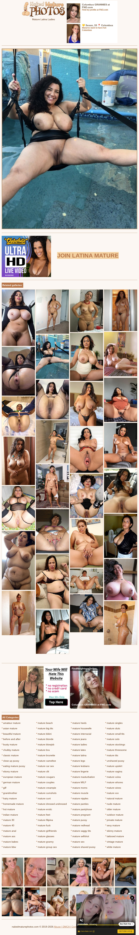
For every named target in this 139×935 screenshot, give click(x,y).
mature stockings (115, 744)
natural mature (114, 798)
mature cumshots (46, 793)
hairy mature (9, 798)
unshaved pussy (114, 760)
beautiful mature (11, 733)
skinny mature (113, 830)
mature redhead (80, 825)
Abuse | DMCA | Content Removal (72, 926)
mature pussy (79, 820)
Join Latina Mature (88, 255)
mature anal (9, 830)
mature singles (114, 723)
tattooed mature (114, 836)
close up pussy (10, 760)
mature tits (111, 755)
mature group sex (46, 847)
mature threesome (116, 750)
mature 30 (8, 820)
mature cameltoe (46, 760)
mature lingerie (79, 771)
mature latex (78, 750)
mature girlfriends (46, 830)
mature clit (42, 771)
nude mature (113, 804)
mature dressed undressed (51, 804)
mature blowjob (45, 744)
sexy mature (112, 825)
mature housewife (81, 728)
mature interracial (81, 733)
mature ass (8, 836)
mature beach (44, 723)
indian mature (10, 814)
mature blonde (44, 739)
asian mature (9, 728)
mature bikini (44, 733)
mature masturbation (83, 777)
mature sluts (112, 728)
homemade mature (13, 804)
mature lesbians (80, 766)
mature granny (45, 841)
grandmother (9, 793)
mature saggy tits (81, 830)
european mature (12, 777)
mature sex (77, 841)
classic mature (10, 755)
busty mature (9, 744)
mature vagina (113, 771)
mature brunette (45, 755)
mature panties (79, 804)
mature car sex (45, 766)
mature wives (113, 787)
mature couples (45, 782)
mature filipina (44, 820)
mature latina (78, 755)
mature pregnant (80, 814)
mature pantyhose (81, 809)
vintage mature (114, 841)
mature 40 (8, 825)
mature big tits (44, 728)
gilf (4, 787)
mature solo (112, 739)
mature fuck (43, 825)
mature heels (78, 723)
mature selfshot (80, 836)
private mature (113, 820)
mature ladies (79, 744)
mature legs (78, 760)
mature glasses (45, 836)
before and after (11, 739)
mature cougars (45, 777)
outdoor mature (114, 814)
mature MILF (78, 782)
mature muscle (79, 793)
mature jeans (78, 739)
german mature (11, 782)
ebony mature (10, 771)
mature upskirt (113, 766)
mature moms (79, 787)
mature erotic (44, 809)
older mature (113, 809)
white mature (113, 847)
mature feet (43, 814)
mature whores (114, 782)
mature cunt (43, 798)
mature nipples (79, 798)
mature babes (10, 841)
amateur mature (11, 723)
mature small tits (114, 733)
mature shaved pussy (83, 847)
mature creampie (46, 787)
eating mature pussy (13, 766)
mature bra (43, 750)
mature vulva (113, 777)
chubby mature (10, 750)
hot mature (8, 809)
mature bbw (9, 847)
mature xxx (112, 793)
